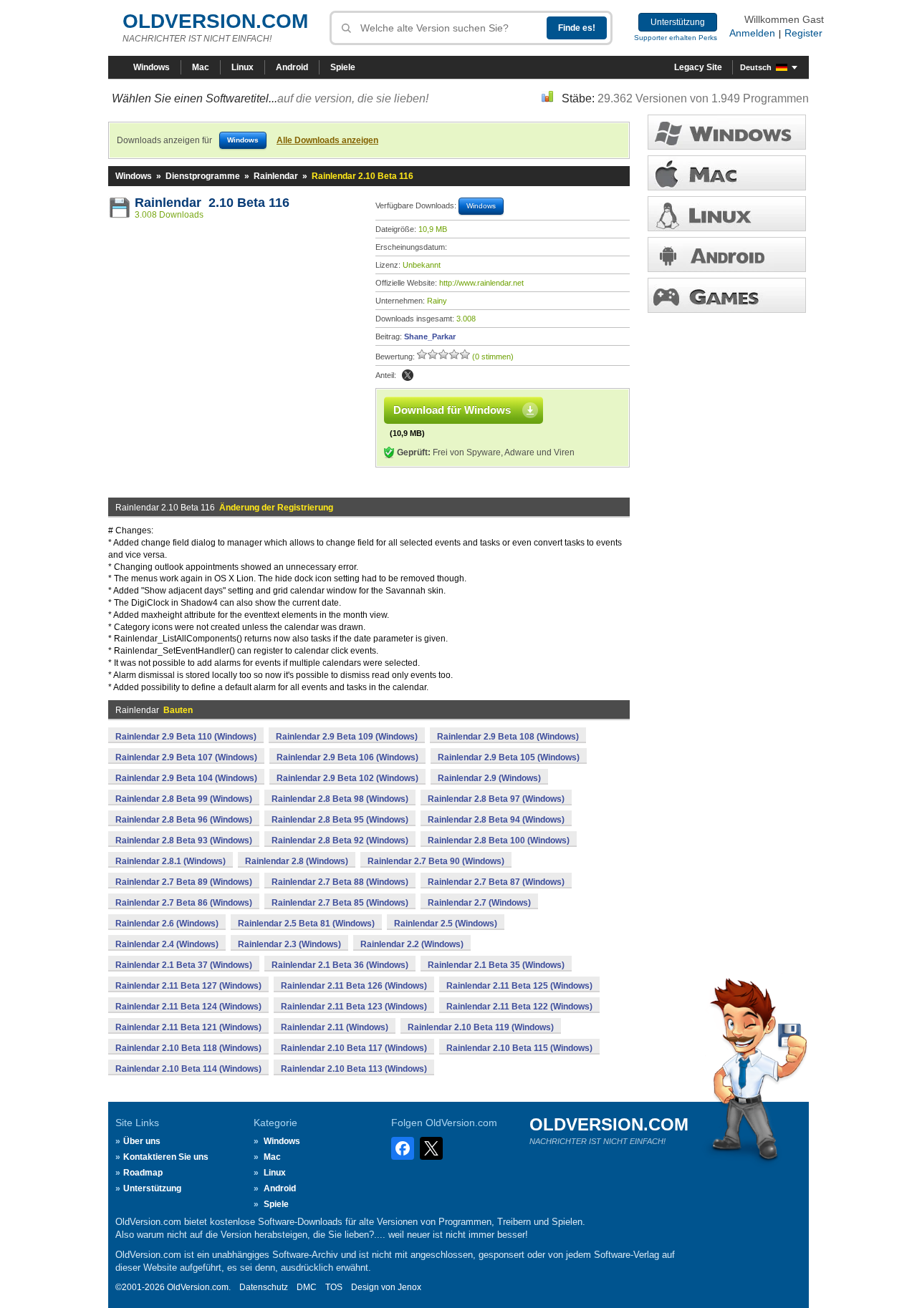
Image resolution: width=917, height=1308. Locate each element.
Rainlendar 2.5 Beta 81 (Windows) (306, 924)
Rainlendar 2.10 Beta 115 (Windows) (519, 1048)
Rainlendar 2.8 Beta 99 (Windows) (183, 799)
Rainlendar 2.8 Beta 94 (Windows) (496, 820)
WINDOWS (727, 132)
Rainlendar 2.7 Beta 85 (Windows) (340, 903)
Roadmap (143, 1173)
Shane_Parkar (430, 336)
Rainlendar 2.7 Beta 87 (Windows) (496, 882)
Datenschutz (263, 1287)
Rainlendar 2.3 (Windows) (289, 944)
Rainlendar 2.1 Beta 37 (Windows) (183, 965)
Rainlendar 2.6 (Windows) (167, 924)
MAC (727, 172)
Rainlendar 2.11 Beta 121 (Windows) (188, 1027)
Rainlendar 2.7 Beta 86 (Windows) (183, 903)
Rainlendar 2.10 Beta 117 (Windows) (354, 1048)
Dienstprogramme (202, 176)
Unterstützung (677, 22)
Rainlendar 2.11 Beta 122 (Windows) (519, 1007)
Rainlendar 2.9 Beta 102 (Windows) (347, 778)
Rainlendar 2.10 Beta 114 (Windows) (188, 1069)
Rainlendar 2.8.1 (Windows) (170, 861)
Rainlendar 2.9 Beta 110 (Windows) (185, 737)
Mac (200, 67)
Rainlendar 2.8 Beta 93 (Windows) (183, 840)
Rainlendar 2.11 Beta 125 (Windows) (519, 986)
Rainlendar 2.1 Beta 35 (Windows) (496, 965)
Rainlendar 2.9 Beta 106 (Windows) (347, 757)
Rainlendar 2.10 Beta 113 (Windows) (354, 1069)
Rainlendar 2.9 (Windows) (489, 778)
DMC (307, 1287)
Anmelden (752, 33)
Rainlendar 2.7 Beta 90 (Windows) (436, 861)
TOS (333, 1287)
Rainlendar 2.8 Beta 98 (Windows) (340, 799)
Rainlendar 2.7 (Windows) (479, 903)
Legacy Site (698, 67)
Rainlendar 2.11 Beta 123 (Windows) (354, 1007)
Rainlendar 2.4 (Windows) (167, 944)
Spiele (342, 67)
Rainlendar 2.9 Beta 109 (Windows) (347, 737)
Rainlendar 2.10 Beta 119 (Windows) (481, 1027)
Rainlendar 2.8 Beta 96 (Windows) (183, 820)
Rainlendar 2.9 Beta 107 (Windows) (186, 757)
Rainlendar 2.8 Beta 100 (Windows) (499, 840)
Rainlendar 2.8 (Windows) (296, 861)
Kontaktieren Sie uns (165, 1157)
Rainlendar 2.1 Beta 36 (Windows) (340, 965)
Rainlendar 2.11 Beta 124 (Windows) (188, 1007)
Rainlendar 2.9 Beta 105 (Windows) (509, 757)
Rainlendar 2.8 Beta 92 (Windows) (340, 840)
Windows (151, 67)
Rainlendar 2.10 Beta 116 (212, 202)
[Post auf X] (407, 375)
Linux (242, 67)
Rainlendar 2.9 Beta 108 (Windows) (508, 737)
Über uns (141, 1141)
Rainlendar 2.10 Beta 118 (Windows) (188, 1048)
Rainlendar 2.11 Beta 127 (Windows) (188, 986)
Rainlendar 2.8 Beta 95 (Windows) (340, 820)
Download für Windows (452, 410)
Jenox (409, 1287)
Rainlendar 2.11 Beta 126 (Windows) (354, 986)
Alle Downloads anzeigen (327, 140)
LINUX (727, 213)
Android (292, 67)
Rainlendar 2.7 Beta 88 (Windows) (340, 882)
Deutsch (756, 67)
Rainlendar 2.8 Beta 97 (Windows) (496, 799)
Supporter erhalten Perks (675, 38)
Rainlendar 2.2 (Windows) (412, 944)
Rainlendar (276, 176)
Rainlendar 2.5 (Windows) (445, 924)
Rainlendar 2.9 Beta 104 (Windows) (186, 778)
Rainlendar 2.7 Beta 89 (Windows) (183, 882)
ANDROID (727, 254)
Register (803, 33)
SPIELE (727, 295)
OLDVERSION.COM (215, 21)
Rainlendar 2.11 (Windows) (334, 1027)
